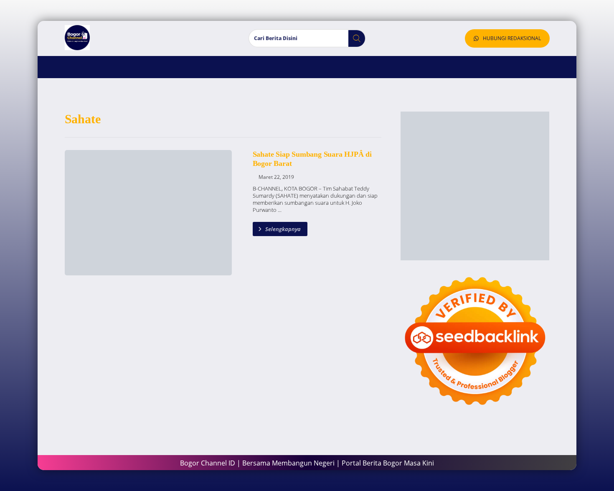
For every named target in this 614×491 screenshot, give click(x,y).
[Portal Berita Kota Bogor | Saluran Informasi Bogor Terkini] (77, 37)
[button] (353, 38)
